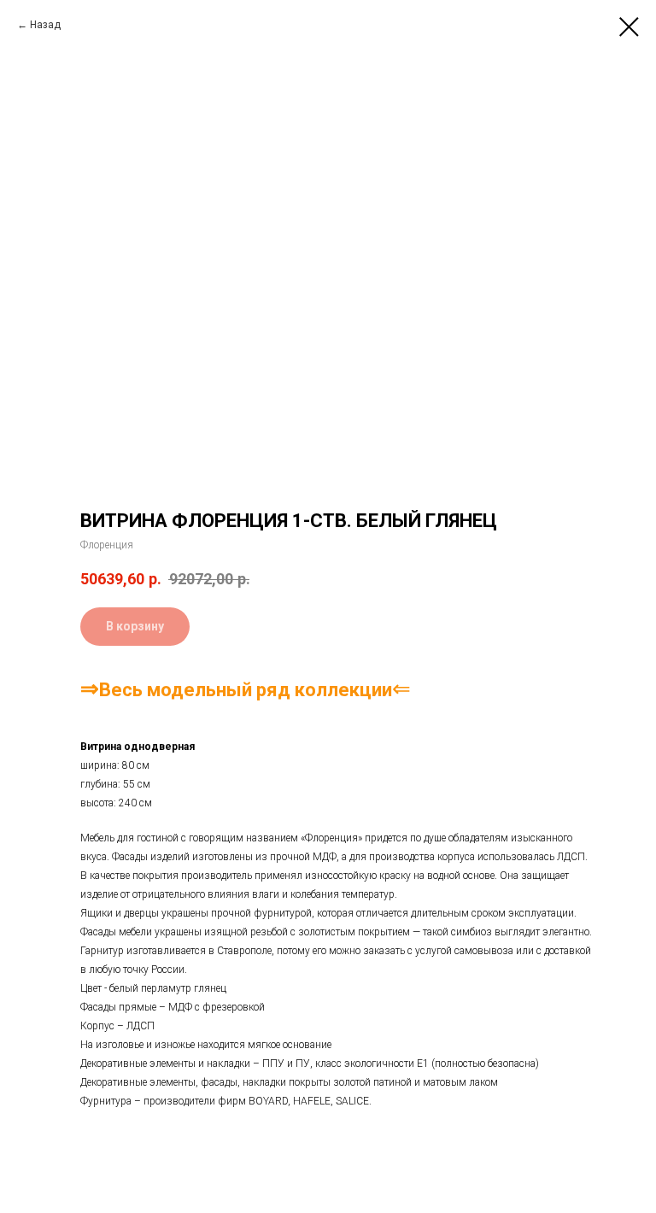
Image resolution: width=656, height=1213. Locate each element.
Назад (45, 25)
